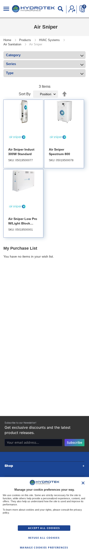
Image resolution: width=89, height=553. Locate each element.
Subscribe (74, 442)
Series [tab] (11, 64)
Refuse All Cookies (44, 537)
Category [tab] (13, 55)
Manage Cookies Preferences (44, 547)
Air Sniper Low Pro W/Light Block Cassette (22, 223)
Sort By (25, 94)
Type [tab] (9, 73)
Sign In (71, 8)
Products (25, 40)
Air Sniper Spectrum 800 (59, 152)
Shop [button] (9, 465)
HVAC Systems (50, 40)
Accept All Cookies (44, 528)
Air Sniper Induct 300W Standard (21, 152)
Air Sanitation (12, 44)
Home (7, 40)
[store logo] (33, 9)
